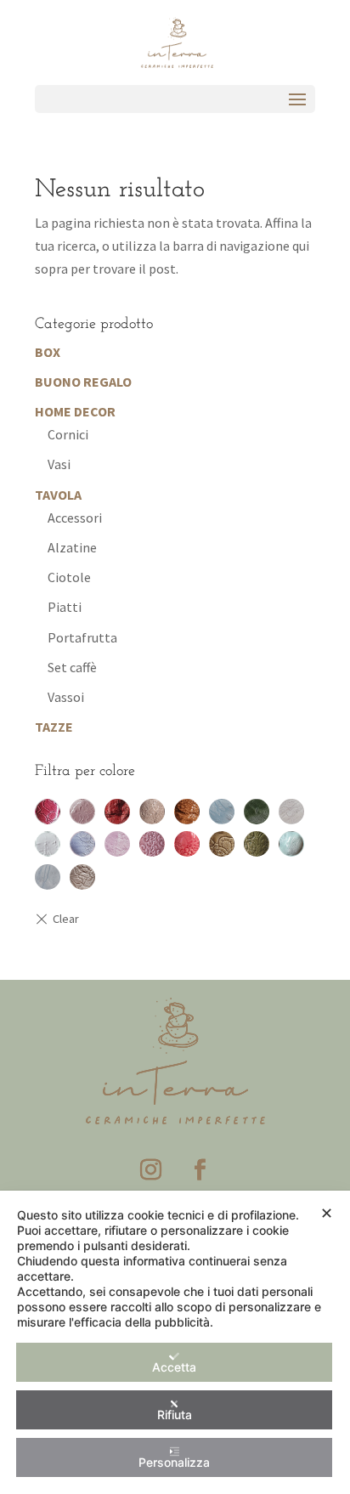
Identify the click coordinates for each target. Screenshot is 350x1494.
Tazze (54, 726)
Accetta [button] (174, 1367)
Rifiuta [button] (174, 1414)
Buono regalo (83, 381)
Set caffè (72, 667)
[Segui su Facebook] (199, 1170)
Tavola (58, 494)
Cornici (68, 434)
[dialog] (175, 1342)
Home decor (75, 411)
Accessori (75, 517)
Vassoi (66, 696)
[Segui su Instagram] (150, 1170)
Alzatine (72, 547)
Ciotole (69, 577)
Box (47, 351)
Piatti (65, 606)
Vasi (59, 464)
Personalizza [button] (174, 1462)
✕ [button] (326, 1213)
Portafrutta (82, 637)
